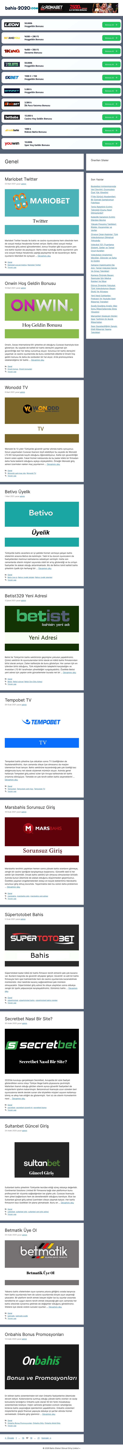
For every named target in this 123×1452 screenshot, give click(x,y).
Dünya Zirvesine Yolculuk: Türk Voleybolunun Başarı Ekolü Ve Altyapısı (103, 288)
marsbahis (12, 896)
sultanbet (11, 1212)
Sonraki (46, 1438)
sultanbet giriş (21, 1212)
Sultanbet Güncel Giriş (27, 1125)
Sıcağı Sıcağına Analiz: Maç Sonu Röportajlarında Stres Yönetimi (104, 309)
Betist (10, 682)
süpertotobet (13, 1000)
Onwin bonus (13, 369)
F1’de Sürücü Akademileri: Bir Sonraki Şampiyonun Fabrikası (103, 199)
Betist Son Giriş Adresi (33, 682)
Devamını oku (44, 256)
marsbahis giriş (23, 896)
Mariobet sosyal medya (17, 265)
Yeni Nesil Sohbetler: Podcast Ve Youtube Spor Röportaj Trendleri (103, 298)
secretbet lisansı (39, 1108)
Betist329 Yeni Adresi (26, 595)
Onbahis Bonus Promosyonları (34, 1334)
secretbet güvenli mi (24, 1108)
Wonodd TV (16, 387)
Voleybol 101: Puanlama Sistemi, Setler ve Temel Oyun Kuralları (102, 247)
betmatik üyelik (22, 1316)
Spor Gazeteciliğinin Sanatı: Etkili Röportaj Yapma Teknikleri (104, 329)
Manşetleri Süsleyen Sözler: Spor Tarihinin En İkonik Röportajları (104, 319)
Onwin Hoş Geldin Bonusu (30, 283)
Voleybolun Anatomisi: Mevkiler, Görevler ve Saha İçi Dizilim (104, 258)
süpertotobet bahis (27, 1000)
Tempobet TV (18, 700)
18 (31, 1438)
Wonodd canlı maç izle (17, 473)
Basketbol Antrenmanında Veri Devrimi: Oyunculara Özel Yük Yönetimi (103, 189)
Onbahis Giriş (38, 1423)
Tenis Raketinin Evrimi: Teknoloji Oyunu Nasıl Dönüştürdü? (102, 210)
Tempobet (12, 789)
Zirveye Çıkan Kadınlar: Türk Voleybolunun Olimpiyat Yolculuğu (104, 237)
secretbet (11, 1108)
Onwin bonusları (25, 369)
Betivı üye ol (12, 577)
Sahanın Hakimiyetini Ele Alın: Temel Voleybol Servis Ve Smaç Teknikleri (104, 268)
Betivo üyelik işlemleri (43, 577)
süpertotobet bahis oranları (46, 1000)
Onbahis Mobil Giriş (52, 1423)
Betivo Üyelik (17, 491)
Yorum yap (12, 267)
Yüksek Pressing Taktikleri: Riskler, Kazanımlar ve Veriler (104, 227)
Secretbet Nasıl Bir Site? (28, 1018)
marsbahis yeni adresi (39, 896)
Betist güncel (18, 682)
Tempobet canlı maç (25, 789)
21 (38, 1438)
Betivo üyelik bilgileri (26, 577)
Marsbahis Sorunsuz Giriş (30, 807)
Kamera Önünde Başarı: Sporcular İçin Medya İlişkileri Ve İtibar (102, 278)
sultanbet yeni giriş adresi (38, 1212)
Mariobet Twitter (21, 179)
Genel (10, 262)
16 (23, 1438)
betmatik (11, 1316)
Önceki (9, 1438)
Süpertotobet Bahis (24, 914)
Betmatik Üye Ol (21, 1230)
